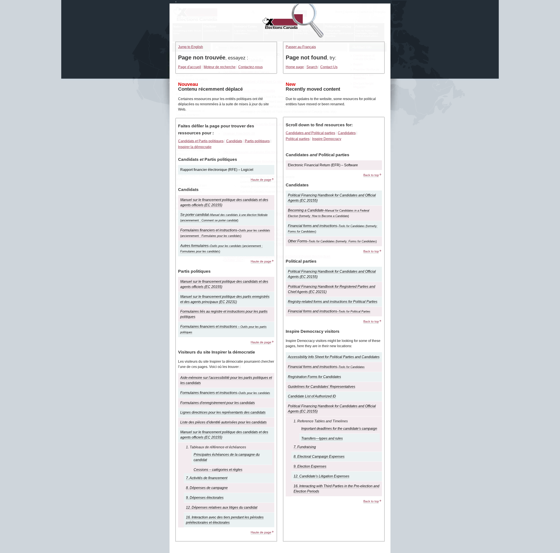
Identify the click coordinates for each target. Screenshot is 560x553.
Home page (295, 67)
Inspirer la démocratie (195, 147)
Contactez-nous (250, 67)
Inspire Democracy (326, 139)
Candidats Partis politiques (201, 141)
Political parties (298, 139)
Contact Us (329, 67)
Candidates (347, 133)
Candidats (234, 141)
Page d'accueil (189, 67)
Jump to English (190, 47)
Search (312, 67)
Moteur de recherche (220, 67)
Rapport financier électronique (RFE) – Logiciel (216, 170)
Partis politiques (257, 141)
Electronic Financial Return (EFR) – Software (323, 165)
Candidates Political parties (310, 133)
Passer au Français (301, 47)
